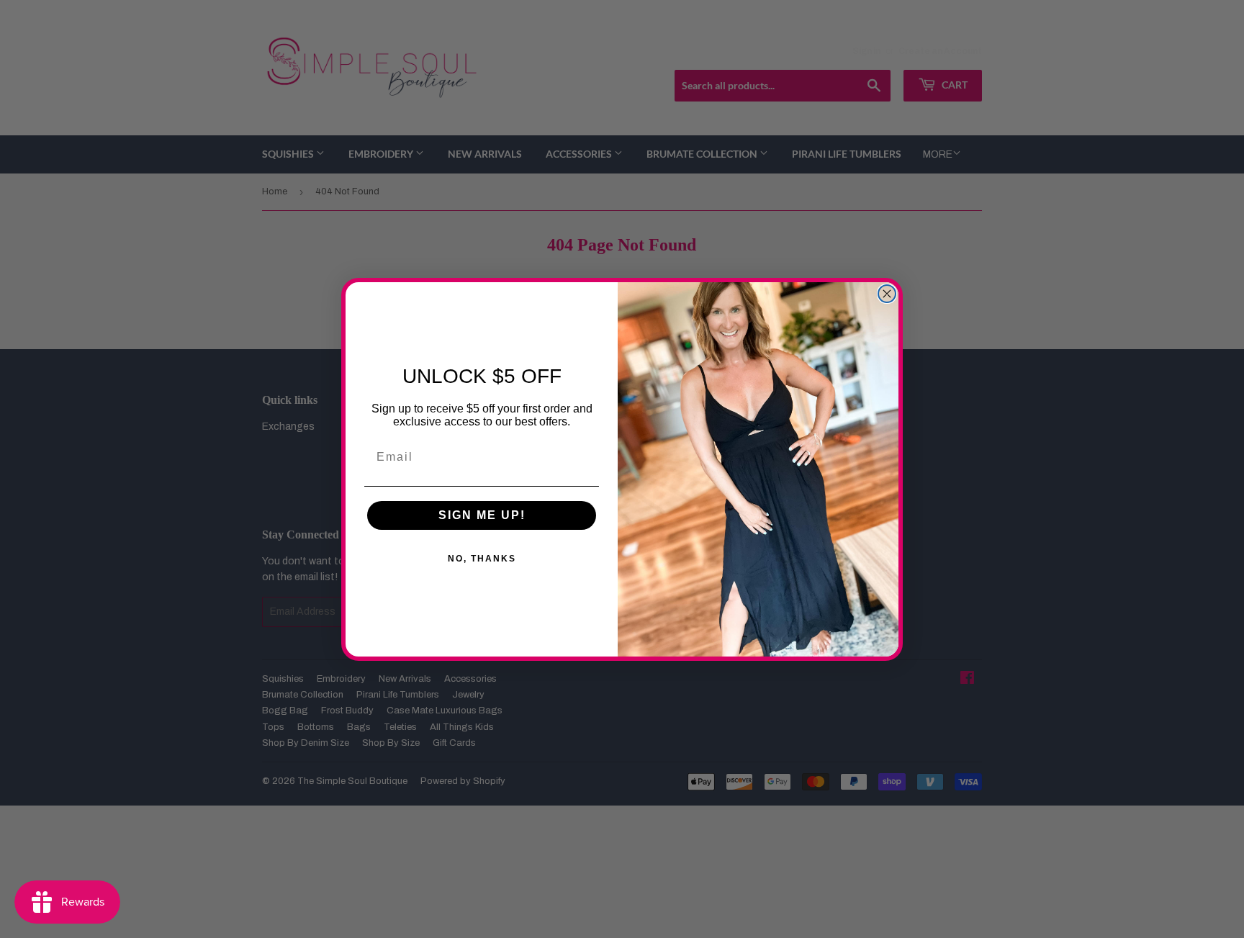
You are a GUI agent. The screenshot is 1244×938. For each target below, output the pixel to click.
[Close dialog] (887, 293)
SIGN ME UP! (482, 515)
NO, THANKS (482, 559)
